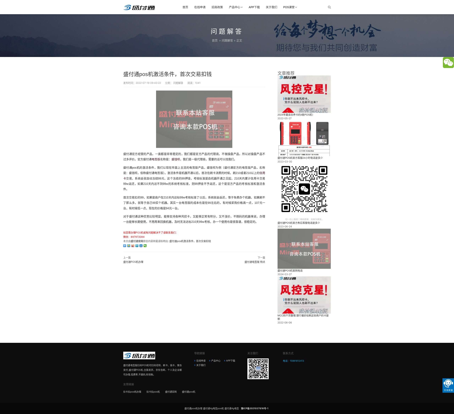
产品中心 (234, 7)
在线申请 (200, 7)
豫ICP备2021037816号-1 (254, 408)
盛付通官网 (171, 391)
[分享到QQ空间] (128, 245)
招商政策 (217, 7)
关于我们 (271, 7)
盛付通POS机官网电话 (290, 270)
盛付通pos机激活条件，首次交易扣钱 (190, 241)
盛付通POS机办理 (133, 261)
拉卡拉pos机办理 (132, 391)
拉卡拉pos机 (153, 391)
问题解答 (227, 40)
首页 (185, 7)
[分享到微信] (145, 245)
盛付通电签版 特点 (255, 261)
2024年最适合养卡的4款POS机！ (296, 114)
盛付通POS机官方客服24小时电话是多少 (300, 157)
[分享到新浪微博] (132, 245)
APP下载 (254, 7)
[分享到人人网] (141, 245)
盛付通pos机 (188, 391)
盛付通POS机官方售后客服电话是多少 (299, 222)
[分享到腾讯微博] (137, 245)
